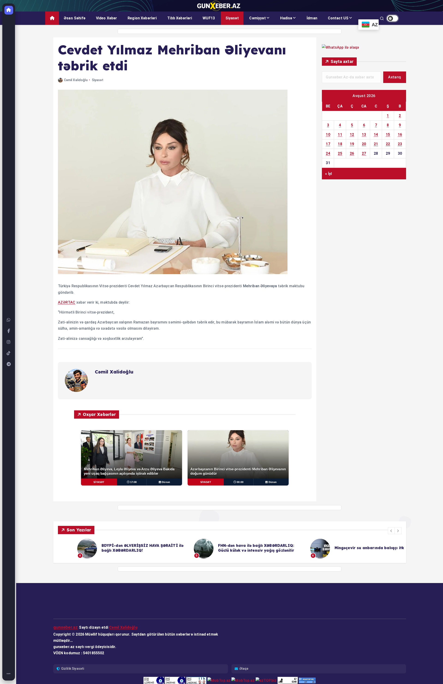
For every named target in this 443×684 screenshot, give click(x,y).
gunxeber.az (65, 627)
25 (340, 153)
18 (340, 144)
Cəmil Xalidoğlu (76, 80)
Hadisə (286, 18)
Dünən (166, 482)
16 (400, 134)
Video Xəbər (106, 18)
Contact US (338, 18)
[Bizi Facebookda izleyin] (8, 331)
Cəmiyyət (257, 18)
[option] (113, 548)
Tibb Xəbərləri (179, 18)
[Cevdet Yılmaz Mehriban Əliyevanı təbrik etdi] (172, 273)
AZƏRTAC (66, 302)
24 (328, 153)
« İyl (328, 173)
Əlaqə (243, 668)
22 (388, 144)
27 (364, 153)
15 (388, 134)
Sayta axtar (342, 61)
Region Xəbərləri (142, 18)
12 (352, 134)
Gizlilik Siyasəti (72, 668)
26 (352, 153)
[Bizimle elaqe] (8, 320)
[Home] (8, 673)
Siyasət (232, 18)
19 (352, 144)
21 (376, 144)
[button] (391, 530)
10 (328, 134)
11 (340, 134)
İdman (312, 18)
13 (364, 134)
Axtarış (394, 77)
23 (400, 144)
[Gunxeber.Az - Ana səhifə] (8, 10)
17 (328, 144)
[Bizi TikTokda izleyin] (8, 353)
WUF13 (209, 18)
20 (364, 144)
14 (376, 134)
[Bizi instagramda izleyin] (8, 342)
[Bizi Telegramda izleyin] (8, 364)
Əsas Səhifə (74, 18)
